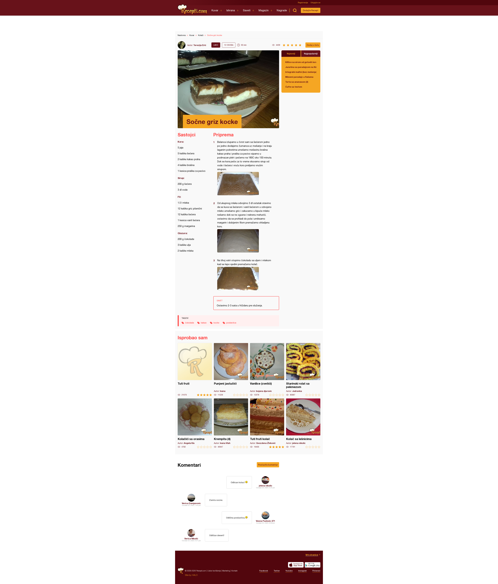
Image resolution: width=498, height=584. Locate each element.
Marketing (226, 571)
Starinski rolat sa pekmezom (303, 369)
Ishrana (230, 10)
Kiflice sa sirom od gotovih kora (300, 62)
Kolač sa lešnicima (303, 423)
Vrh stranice (312, 555)
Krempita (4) (231, 423)
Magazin (263, 10)
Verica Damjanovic (191, 503)
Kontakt (234, 571)
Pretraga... (294, 10)
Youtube (289, 571)
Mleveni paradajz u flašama (299, 77)
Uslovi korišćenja (214, 571)
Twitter (277, 571)
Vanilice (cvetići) (267, 369)
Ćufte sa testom (293, 87)
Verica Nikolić (191, 538)
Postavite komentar (268, 464)
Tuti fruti (195, 369)
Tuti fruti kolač (267, 423)
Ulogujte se (315, 3)
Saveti (246, 10)
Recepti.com (193, 9)
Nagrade (282, 10)
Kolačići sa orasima (195, 423)
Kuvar (214, 10)
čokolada (189, 323)
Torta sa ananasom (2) (296, 82)
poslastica (231, 323)
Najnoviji (291, 53)
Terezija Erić (199, 45)
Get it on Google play (312, 565)
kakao (204, 323)
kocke (216, 323)
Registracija (303, 3)
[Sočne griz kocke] (245, 183)
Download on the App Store (296, 565)
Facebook (263, 571)
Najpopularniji (311, 53)
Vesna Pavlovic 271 (265, 521)
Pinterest (316, 571)
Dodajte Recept (310, 10)
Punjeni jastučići (231, 369)
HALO (195, 575)
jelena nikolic (265, 485)
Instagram (302, 571)
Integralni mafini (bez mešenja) (300, 72)
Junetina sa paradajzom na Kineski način (300, 67)
